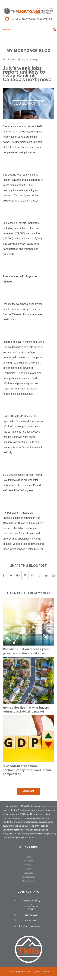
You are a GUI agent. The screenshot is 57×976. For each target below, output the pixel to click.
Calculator (28, 872)
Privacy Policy (28, 880)
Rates (28, 868)
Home (8, 29)
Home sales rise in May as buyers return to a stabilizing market (26, 709)
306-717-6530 (28, 19)
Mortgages (28, 864)
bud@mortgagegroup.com (31, 926)
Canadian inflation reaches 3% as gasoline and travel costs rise (26, 651)
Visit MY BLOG (44, 19)
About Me (28, 860)
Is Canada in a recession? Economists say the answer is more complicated (27, 770)
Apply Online (28, 876)
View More (28, 791)
